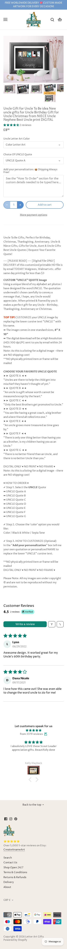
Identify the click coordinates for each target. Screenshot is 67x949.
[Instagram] (10, 819)
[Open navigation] (5, 19)
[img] (33, 730)
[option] (9, 88)
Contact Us (10, 862)
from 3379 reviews (31, 734)
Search (7, 858)
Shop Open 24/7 (13, 867)
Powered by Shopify (15, 940)
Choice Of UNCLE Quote (17, 154)
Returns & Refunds (14, 877)
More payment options (33, 215)
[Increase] (20, 204)
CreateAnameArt (14, 849)
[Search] (52, 19)
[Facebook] (5, 819)
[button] (11, 125)
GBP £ (6, 900)
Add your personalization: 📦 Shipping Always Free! (30, 171)
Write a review (25, 624)
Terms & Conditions (15, 872)
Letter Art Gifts (34, 936)
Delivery (8, 882)
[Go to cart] (60, 19)
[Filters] (51, 624)
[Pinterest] (15, 819)
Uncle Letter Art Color (16, 138)
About (7, 887)
